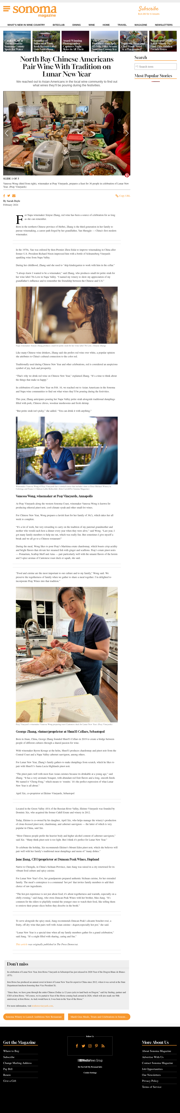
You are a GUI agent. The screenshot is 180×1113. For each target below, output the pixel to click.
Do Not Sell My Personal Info (90, 1066)
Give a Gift (9, 1081)
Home (106, 25)
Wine (92, 25)
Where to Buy (11, 1051)
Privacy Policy (150, 1081)
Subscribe (8, 1057)
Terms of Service (151, 1087)
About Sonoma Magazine (156, 1051)
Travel (122, 25)
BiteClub (59, 25)
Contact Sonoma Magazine (157, 1063)
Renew (7, 1075)
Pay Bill (8, 1069)
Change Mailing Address (17, 1063)
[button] (6, 133)
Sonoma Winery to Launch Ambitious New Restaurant (34, 1016)
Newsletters (164, 25)
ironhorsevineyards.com (42, 1005)
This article (22, 944)
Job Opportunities (152, 1069)
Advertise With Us (153, 1057)
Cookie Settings (90, 1072)
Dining (76, 25)
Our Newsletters (151, 1075)
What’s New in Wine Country (26, 25)
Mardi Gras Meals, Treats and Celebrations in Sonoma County (100, 1016)
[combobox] (156, 66)
